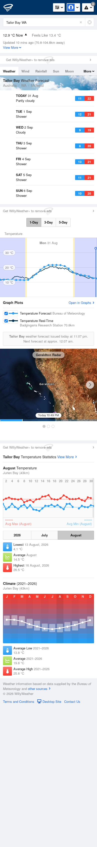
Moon (69, 71)
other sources (38, 828)
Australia (10, 85)
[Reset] (81, 22)
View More (65, 596)
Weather (9, 71)
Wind (25, 71)
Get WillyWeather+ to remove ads (30, 59)
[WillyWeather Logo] (11, 7)
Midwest (37, 85)
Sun (56, 71)
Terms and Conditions (18, 841)
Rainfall (41, 71)
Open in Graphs (80, 442)
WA (23, 85)
